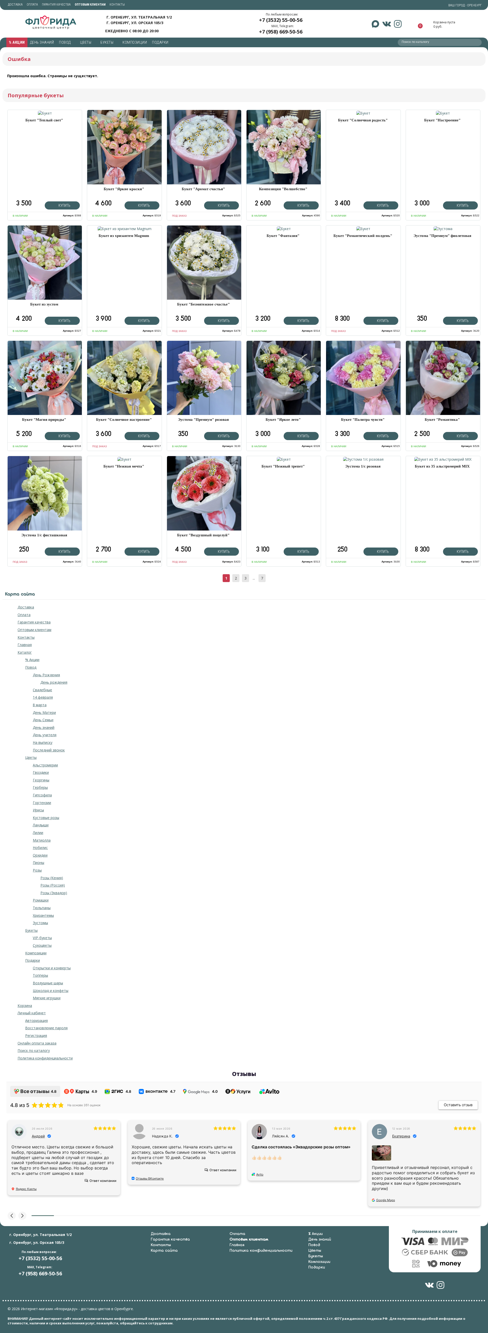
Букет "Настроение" (442, 120)
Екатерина (401, 1136)
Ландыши (41, 825)
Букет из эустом (44, 304)
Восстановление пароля (46, 1027)
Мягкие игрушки (46, 997)
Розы (37, 870)
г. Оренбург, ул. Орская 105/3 (134, 22)
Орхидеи (40, 855)
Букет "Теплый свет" (44, 120)
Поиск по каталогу (34, 1050)
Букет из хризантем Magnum (124, 236)
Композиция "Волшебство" (283, 189)
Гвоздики (41, 772)
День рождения (53, 682)
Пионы (38, 862)
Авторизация (36, 1020)
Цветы (86, 42)
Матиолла (42, 840)
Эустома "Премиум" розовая (203, 419)
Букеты (107, 42)
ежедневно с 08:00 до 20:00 (132, 30)
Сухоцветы (42, 945)
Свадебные (42, 689)
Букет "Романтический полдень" (362, 236)
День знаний (42, 42)
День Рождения (46, 674)
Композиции (135, 42)
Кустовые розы (46, 817)
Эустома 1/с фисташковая (44, 535)
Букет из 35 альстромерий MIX (442, 466)
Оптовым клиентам (34, 629)
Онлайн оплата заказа (37, 1043)
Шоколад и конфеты (50, 990)
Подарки (160, 42)
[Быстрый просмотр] (45, 113)
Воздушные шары (48, 983)
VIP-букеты (42, 937)
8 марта (40, 704)
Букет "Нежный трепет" (283, 466)
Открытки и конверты (52, 968)
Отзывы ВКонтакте (150, 1178)
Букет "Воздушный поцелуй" (203, 535)
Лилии (38, 832)
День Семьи (43, 719)
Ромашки (41, 900)
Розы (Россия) (52, 885)
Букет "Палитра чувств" (363, 419)
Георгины (41, 780)
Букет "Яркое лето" (283, 419)
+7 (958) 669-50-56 (280, 31)
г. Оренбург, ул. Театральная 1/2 (139, 17)
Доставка (15, 4)
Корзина (25, 1005)
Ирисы (38, 810)
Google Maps (385, 1200)
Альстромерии (45, 765)
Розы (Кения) (51, 877)
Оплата (32, 4)
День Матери (44, 712)
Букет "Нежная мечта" (123, 466)
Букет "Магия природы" (44, 419)
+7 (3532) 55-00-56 (280, 20)
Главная (25, 644)
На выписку (42, 742)
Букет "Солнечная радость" (363, 120)
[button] (12, 1216)
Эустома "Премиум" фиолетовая (442, 236)
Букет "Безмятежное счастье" (203, 304)
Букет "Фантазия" (283, 236)
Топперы (40, 975)
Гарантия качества (56, 4)
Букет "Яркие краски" (124, 189)
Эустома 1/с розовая (362, 466)
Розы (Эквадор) (53, 892)
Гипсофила (42, 795)
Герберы (40, 787)
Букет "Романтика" (442, 419)
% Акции (17, 42)
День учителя (44, 734)
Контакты (117, 4)
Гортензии (42, 802)
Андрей (38, 1136)
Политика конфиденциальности (45, 1058)
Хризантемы (43, 915)
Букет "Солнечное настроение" (124, 419)
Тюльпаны (42, 907)
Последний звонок (49, 750)
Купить (64, 205)
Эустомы (40, 922)
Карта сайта (164, 1251)
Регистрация (36, 1035)
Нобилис (40, 847)
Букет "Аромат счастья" (203, 189)
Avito (259, 1174)
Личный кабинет (32, 1012)
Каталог (25, 652)
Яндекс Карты (26, 1189)
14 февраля (43, 697)
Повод (65, 42)
